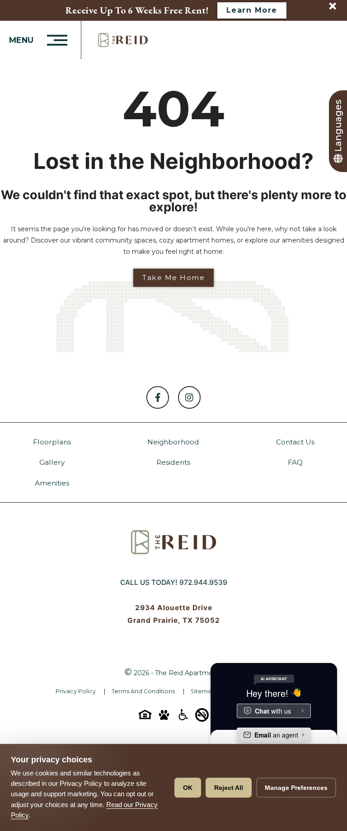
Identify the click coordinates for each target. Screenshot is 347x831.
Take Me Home (173, 277)
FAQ (295, 462)
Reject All (228, 787)
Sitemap (203, 691)
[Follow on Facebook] (157, 397)
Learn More (251, 10)
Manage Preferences (296, 787)
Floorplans (52, 442)
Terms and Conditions (143, 691)
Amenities (52, 483)
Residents (173, 462)
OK (187, 787)
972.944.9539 (203, 582)
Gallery (52, 462)
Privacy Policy (76, 691)
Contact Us (295, 442)
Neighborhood (173, 442)
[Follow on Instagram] (189, 397)
